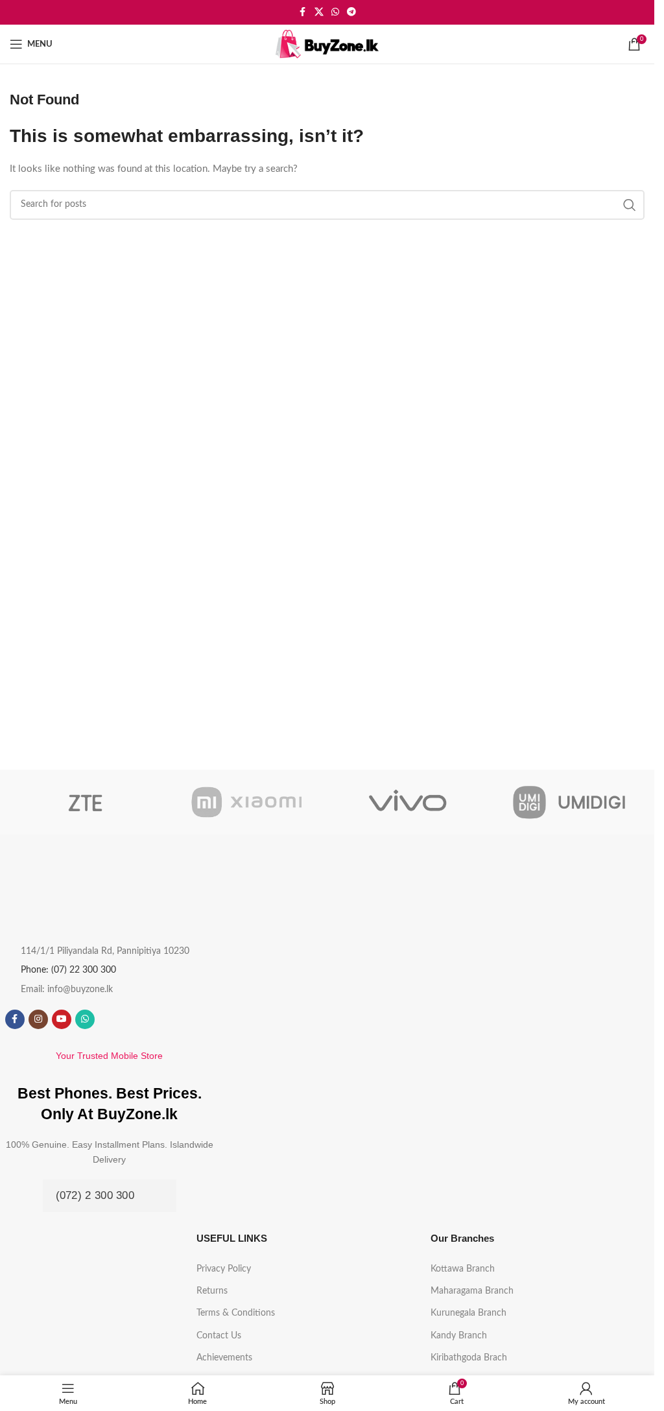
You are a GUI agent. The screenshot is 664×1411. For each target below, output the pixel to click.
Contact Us (218, 1335)
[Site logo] (327, 44)
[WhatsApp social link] (335, 12)
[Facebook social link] (303, 12)
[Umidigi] (568, 802)
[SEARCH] (630, 205)
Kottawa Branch (463, 1269)
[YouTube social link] (61, 1019)
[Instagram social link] (38, 1019)
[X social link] (319, 12)
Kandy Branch (459, 1335)
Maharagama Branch (472, 1291)
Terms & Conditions (235, 1313)
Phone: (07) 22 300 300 (68, 970)
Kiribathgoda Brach (469, 1357)
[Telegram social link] (351, 12)
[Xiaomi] (246, 802)
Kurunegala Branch (468, 1313)
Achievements (224, 1357)
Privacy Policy (223, 1269)
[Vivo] (407, 802)
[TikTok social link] (108, 1019)
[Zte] (85, 802)
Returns (212, 1291)
